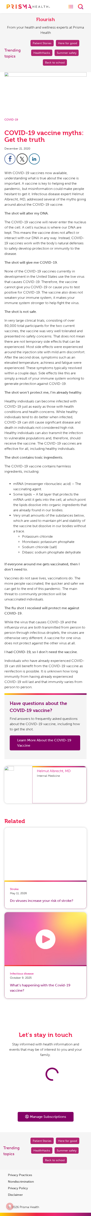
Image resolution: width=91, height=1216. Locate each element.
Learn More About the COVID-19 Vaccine (44, 743)
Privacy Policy (18, 1188)
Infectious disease (22, 973)
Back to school (55, 62)
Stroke (14, 889)
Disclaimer (15, 1195)
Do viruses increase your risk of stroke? (41, 901)
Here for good (67, 43)
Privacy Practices (20, 1175)
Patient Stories (42, 43)
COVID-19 (11, 119)
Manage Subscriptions (48, 1117)
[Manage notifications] (9, 1206)
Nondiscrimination (21, 1182)
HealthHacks (41, 52)
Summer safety (66, 52)
